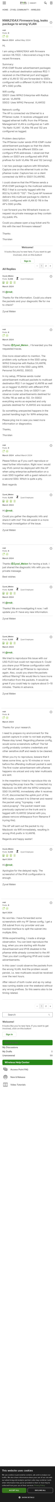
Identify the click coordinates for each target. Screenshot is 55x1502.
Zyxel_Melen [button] (7, 276)
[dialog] (27, 1484)
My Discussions (10, 1047)
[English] (27, 3)
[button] (51, 22)
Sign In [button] (27, 261)
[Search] (45, 3)
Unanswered (27, 1055)
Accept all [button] (14, 1490)
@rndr (9, 291)
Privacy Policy (39, 1485)
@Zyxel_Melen (19, 345)
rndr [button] (4, 30)
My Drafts (27, 1051)
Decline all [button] (40, 1490)
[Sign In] (51, 3)
